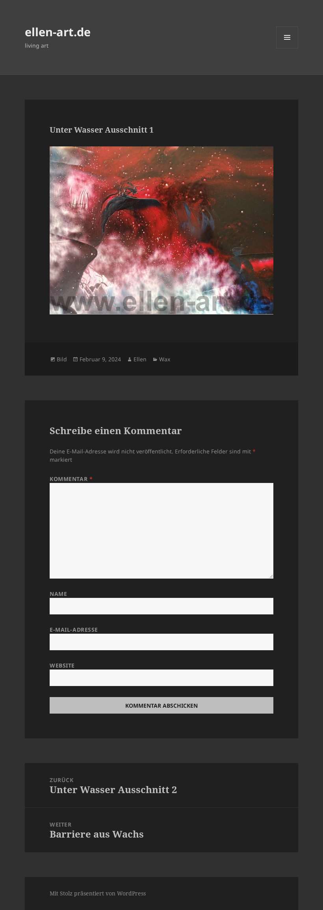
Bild (62, 359)
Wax (164, 359)
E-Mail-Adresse (74, 629)
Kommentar (71, 479)
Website (62, 665)
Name (58, 593)
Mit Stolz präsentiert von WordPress (98, 893)
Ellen (140, 359)
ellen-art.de (58, 31)
